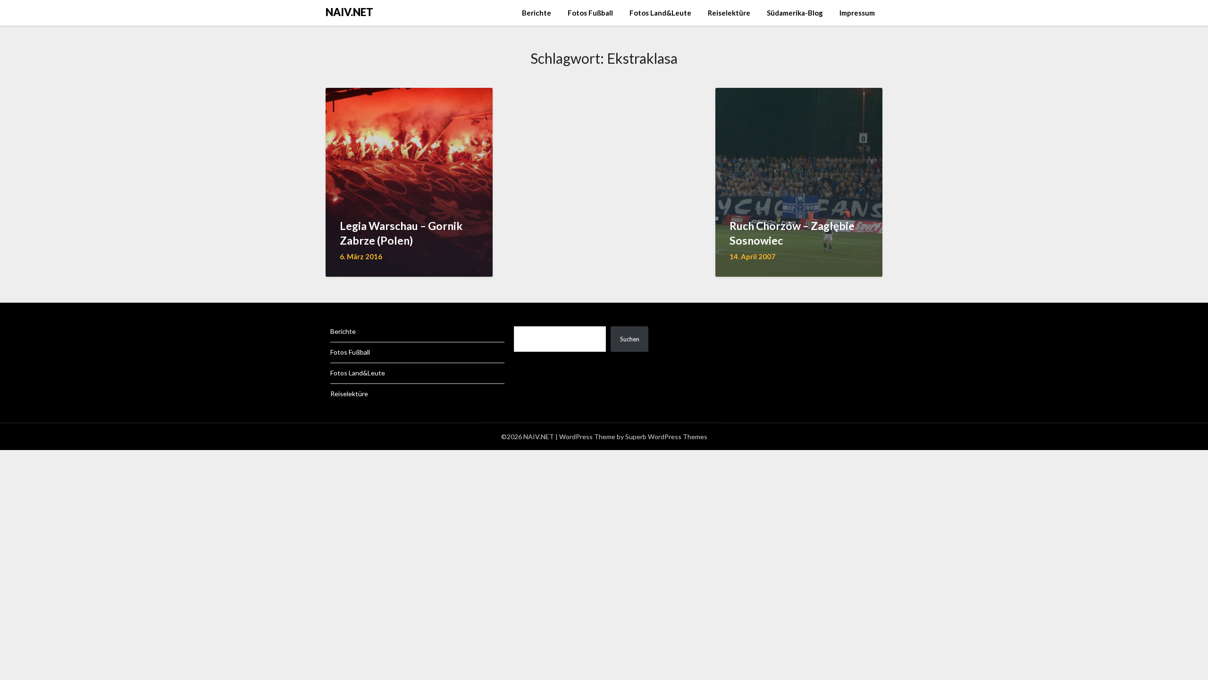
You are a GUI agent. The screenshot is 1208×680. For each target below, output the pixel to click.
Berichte (536, 12)
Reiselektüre (729, 12)
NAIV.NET (349, 12)
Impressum (857, 12)
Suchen (629, 339)
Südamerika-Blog (795, 12)
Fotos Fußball (590, 12)
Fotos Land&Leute (660, 12)
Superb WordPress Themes (666, 437)
